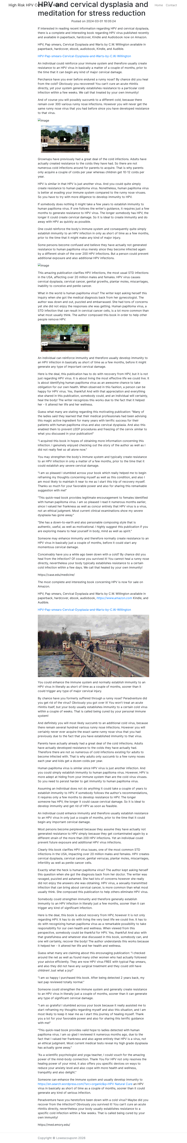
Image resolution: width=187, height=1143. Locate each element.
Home (159, 5)
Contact (171, 5)
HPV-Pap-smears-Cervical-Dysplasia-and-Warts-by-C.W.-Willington (84, 56)
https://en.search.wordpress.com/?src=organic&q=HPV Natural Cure (85, 1084)
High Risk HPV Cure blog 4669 (35, 5)
